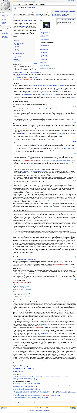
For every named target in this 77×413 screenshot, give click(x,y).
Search (1, 25)
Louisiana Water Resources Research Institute (40, 85)
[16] (51, 306)
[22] (39, 334)
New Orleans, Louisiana (56, 14)
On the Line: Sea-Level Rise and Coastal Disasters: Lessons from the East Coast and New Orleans (35, 385)
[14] (23, 276)
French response (44, 53)
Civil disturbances (45, 45)
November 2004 (66, 391)
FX (21, 177)
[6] (25, 191)
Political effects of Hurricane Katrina (28, 259)
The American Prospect (24, 171)
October (37, 383)
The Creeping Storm (31, 144)
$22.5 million (26, 293)
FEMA (20, 66)
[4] (58, 158)
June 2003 (40, 388)
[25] (42, 360)
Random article (4, 19)
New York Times (24, 205)
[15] (57, 276)
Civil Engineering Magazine (30, 388)
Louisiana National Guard (59, 264)
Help (2, 20)
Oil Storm (31, 177)
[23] (64, 338)
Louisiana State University (58, 85)
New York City (23, 72)
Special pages (4, 36)
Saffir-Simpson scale (65, 148)
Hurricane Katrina (47, 19)
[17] (60, 315)
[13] (56, 275)
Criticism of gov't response (44, 35)
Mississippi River (55, 15)
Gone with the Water (18, 389)
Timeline (41, 29)
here (59, 169)
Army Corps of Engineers (23, 74)
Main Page (4, 13)
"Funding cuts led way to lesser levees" (22, 397)
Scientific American (25, 112)
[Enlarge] (74, 14)
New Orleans (38, 14)
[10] (13, 207)
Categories (15, 402)
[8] (47, 200)
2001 (40, 383)
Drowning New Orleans (54, 112)
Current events (22, 402)
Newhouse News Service (46, 395)
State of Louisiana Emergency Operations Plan (24, 378)
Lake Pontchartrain (63, 15)
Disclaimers (46, 410)
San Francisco (43, 72)
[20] (45, 329)
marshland (15, 26)
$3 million (23, 287)
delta (14, 15)
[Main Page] (6, 6)
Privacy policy (31, 410)
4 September (50, 399)
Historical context (43, 62)
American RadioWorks (26, 94)
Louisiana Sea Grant (27, 79)
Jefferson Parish (17, 87)
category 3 (17, 24)
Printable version (5, 37)
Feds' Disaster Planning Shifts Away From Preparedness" (26, 395)
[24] (29, 345)
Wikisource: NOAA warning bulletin (46, 66)
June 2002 (37, 386)
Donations (3, 23)
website (68, 81)
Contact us (4, 22)
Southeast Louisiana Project (19, 282)
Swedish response (44, 59)
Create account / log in (71, 0)
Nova (33, 168)
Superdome (44, 43)
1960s (40, 145)
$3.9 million (23, 294)
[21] (37, 334)
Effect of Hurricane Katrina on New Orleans (23, 366)
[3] (37, 126)
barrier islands (25, 26)
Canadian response (44, 51)
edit (35, 63)
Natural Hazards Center (64, 385)
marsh (17, 15)
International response (44, 49)
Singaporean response (45, 58)
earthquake (34, 72)
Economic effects (43, 30)
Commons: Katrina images (44, 64)
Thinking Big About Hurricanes (40, 171)
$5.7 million (27, 296)
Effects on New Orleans (45, 40)
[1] (15, 22)
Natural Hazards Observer (29, 160)
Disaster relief (42, 48)
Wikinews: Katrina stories (44, 65)
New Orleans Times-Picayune (27, 133)
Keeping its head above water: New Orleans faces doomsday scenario (56, 118)
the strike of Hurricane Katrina (25, 20)
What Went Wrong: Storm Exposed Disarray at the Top (26, 399)
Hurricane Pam (17, 369)
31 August (22, 394)
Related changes (5, 33)
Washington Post (43, 399)
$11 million (25, 286)
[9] (39, 201)
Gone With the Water (51, 156)
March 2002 (73, 385)
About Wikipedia (39, 410)
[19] (45, 324)
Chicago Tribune (36, 397)
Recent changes (5, 18)
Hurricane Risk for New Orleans (49, 94)
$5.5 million (27, 289)
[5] (66, 163)
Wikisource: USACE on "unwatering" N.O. (47, 68)
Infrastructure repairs (46, 46)
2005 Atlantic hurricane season (46, 20)
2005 (21, 79)
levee (65, 23)
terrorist (14, 72)
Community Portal (5, 15)
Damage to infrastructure (45, 32)
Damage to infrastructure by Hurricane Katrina (24, 368)
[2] (35, 77)
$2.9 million (22, 299)
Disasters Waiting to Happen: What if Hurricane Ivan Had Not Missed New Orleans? (32, 391)
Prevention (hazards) (18, 371)
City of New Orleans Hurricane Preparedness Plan (25, 379)
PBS (24, 168)
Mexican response (44, 55)
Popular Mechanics (26, 108)
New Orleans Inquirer (37, 327)
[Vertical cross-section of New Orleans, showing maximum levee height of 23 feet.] (66, 20)
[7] (24, 197)
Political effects (42, 33)
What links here (4, 32)
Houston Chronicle (28, 118)
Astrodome (49, 43)
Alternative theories (43, 60)
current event (32, 7)
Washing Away (59, 133)
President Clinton (43, 333)
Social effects (42, 36)
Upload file (4, 34)
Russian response (44, 56)
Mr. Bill (27, 125)
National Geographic (17, 77)
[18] (40, 322)
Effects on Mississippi (45, 39)
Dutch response (44, 52)
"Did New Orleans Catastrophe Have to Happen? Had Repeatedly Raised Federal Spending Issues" (39, 392)
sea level (28, 22)
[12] (25, 271)
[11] (18, 264)
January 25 (17, 79)
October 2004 (37, 389)
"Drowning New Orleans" (19, 383)
